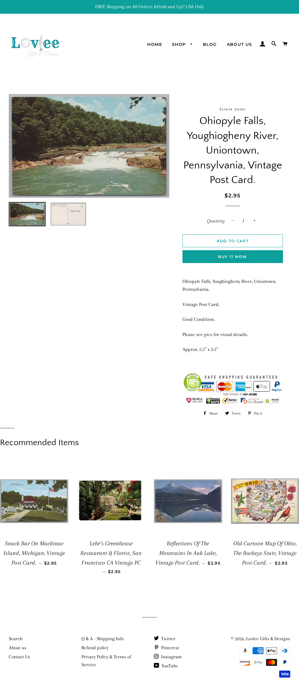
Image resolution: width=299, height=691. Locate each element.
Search (15, 638)
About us (239, 44)
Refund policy (95, 647)
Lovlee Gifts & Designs (268, 638)
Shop (179, 44)
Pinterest (169, 647)
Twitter (167, 638)
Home (154, 44)
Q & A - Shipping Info (102, 638)
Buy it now (232, 256)
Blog (210, 44)
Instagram (171, 656)
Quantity (216, 221)
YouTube (169, 666)
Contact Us (19, 656)
